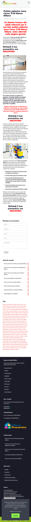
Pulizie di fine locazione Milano (12, 286)
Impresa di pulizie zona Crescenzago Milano (19, 311)
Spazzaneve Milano (15, 349)
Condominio (8, 373)
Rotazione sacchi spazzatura (8, 347)
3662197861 (9, 51)
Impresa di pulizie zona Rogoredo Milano (14, 326)
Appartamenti (8, 368)
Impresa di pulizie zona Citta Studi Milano (17, 306)
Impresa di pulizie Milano (8, 304)
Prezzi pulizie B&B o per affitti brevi (13, 278)
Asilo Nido (7, 381)
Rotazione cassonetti (10, 346)
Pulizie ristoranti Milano (23, 342)
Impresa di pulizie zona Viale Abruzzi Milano (15, 331)
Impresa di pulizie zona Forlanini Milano (19, 314)
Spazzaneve (8, 349)
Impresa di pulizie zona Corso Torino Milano (12, 307)
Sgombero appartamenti (10, 493)
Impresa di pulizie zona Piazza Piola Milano (18, 319)
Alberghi (7, 376)
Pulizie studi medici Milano (16, 344)
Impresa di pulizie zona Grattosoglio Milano (12, 316)
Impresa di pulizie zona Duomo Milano (11, 312)
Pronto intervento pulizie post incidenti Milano (14, 273)
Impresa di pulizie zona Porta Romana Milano (12, 321)
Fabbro (6, 469)
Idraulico (7, 472)
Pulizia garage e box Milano (11, 293)
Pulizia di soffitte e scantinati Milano (13, 290)
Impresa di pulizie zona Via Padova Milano (14, 336)
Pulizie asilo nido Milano (17, 339)
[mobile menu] (28, 2)
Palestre (7, 389)
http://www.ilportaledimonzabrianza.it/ (14, 496)
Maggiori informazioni (15, 511)
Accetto (15, 515)
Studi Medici (8, 392)
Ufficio (6, 370)
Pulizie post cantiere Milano (11, 342)
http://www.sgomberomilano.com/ (12, 495)
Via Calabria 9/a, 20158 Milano (11, 418)
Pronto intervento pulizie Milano (12, 282)
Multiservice (15, 19)
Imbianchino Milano (10, 477)
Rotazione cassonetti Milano (21, 346)
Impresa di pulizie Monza (11, 480)
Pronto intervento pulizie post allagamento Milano (15, 268)
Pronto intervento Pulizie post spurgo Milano (15, 263)
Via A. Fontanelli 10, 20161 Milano (12, 415)
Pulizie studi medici (7, 344)
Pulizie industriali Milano (14, 341)
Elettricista (8, 475)
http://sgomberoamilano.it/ (10, 491)
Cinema (7, 386)
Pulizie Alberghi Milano (15, 337)
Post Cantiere (8, 378)
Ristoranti (7, 384)
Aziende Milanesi (8, 490)
